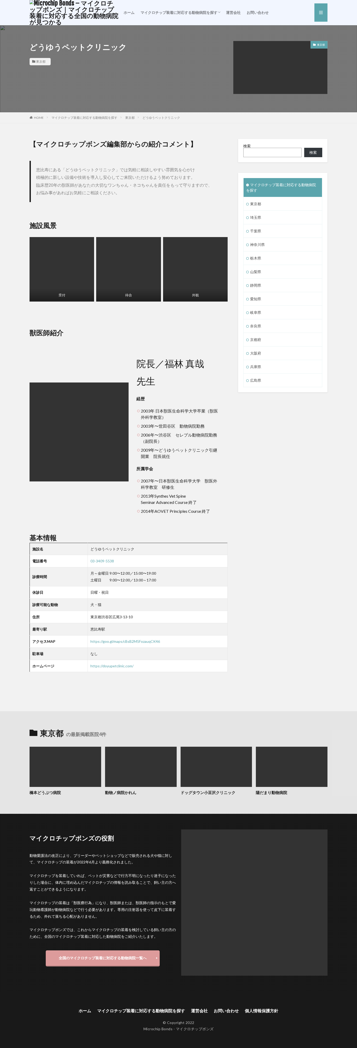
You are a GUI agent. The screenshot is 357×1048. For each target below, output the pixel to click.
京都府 (255, 339)
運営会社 (233, 12)
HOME (39, 118)
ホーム (129, 12)
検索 (247, 146)
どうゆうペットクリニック (161, 118)
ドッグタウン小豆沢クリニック (208, 792)
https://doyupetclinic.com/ (112, 666)
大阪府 (255, 353)
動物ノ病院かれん (120, 792)
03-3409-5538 (102, 561)
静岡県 (255, 285)
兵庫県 (255, 366)
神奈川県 (257, 244)
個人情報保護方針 (261, 1010)
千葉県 (255, 231)
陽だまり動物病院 (271, 792)
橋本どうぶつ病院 (45, 792)
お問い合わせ (258, 12)
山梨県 (255, 271)
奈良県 (255, 326)
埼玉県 (255, 217)
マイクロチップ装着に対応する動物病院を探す (179, 12)
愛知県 (255, 299)
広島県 (255, 380)
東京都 (40, 61)
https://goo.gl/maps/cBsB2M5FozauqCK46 (125, 641)
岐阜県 (255, 312)
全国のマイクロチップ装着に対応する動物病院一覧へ (103, 958)
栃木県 (255, 258)
